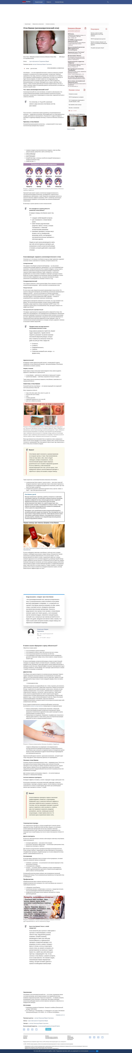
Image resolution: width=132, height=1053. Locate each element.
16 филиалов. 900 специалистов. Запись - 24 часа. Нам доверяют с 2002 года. (76, 36)
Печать (48, 1029)
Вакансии (25, 1038)
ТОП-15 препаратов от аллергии (76, 97)
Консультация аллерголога (74, 30)
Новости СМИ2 (71, 132)
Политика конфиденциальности (51, 1038)
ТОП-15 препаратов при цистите (98, 38)
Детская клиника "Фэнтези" (74, 55)
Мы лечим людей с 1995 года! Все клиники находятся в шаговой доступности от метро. (76, 78)
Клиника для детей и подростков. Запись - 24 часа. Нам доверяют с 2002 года (77, 65)
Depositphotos (26, 550)
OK (97, 1051)
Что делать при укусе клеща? (97, 47)
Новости (49, 2)
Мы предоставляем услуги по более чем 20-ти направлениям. (77, 84)
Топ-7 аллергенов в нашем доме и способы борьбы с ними (76, 100)
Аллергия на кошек (73, 93)
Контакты (25, 1037)
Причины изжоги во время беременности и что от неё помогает (97, 34)
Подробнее (92, 1051)
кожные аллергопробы (36, 706)
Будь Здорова (70, 1039)
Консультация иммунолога (74, 31)
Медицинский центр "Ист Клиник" (76, 52)
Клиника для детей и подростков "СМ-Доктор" (76, 62)
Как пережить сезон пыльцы (75, 104)
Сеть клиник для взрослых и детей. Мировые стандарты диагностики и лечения (77, 43)
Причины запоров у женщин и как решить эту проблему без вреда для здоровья (99, 43)
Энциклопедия (39, 2)
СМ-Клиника (71, 34)
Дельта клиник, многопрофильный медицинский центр (76, 81)
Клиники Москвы (59, 2)
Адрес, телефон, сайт (72, 37)
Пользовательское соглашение (51, 1037)
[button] (68, 123)
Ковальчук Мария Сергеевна (42, 630)
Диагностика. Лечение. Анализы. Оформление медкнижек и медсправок (77, 72)
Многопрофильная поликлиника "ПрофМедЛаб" (76, 69)
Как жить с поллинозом (74, 107)
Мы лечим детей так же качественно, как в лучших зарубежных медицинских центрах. (76, 57)
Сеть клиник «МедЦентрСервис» (76, 76)
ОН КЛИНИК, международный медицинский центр (75, 40)
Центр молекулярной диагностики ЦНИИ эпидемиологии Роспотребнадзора (76, 48)
